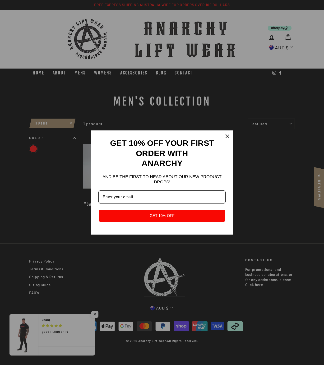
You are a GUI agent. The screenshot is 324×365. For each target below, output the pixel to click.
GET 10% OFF (162, 216)
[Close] (227, 136)
